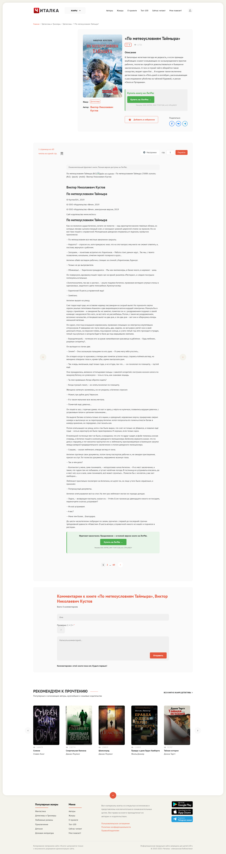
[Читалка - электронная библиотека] (46, 10)
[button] (190, 10)
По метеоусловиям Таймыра (86, 24)
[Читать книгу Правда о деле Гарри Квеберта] (144, 725)
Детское (39, 828)
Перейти (181, 152)
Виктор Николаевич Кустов (101, 108)
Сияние (36, 750)
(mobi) (82, 176)
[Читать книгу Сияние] (46, 725)
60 (114, 564)
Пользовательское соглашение (115, 823)
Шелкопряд (104, 750)
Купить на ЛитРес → (140, 99)
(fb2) (68, 176)
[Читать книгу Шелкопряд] (112, 725)
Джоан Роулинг (73, 754)
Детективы (67, 24)
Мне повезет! (175, 10)
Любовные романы (44, 820)
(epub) (75, 176)
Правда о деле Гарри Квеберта (145, 750)
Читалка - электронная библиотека (177, 848)
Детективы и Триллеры (51, 24)
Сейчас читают (158, 10)
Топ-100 (144, 10)
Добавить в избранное (144, 119)
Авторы (109, 10)
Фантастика (40, 811)
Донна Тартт (169, 754)
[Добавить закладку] (62, 154)
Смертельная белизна (76, 750)
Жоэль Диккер (137, 754)
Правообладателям (110, 830)
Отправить (158, 655)
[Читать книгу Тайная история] (177, 725)
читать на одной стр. (47, 153)
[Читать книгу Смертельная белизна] (79, 725)
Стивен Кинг (38, 754)
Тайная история (171, 750)
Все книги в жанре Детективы (177, 692)
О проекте (132, 10)
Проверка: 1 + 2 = (66, 625)
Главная (36, 24)
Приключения (41, 824)
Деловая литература (44, 833)
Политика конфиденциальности (116, 827)
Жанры (120, 10)
